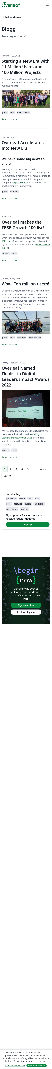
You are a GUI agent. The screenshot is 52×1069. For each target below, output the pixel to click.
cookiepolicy (39, 1061)
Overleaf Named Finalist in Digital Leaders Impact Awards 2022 (26, 376)
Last (8, 475)
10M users (7, 241)
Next (43, 469)
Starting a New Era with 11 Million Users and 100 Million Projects (26, 66)
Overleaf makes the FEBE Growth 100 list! (23, 224)
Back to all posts (11, 17)
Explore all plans (26, 612)
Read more (9, 119)
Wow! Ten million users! (25, 284)
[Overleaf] (11, 5)
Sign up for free (26, 605)
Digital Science (20, 182)
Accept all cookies (36, 1065)
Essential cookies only (15, 1065)
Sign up (28, 524)
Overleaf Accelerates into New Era (23, 145)
